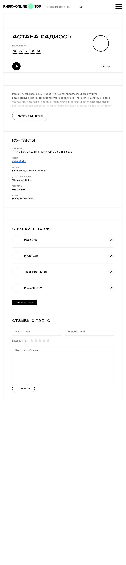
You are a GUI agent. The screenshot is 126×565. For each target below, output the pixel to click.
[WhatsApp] (38, 51)
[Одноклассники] (26, 51)
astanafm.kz (19, 161)
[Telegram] (32, 51)
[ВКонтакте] (14, 51)
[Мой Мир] (20, 51)
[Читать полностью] (30, 116)
